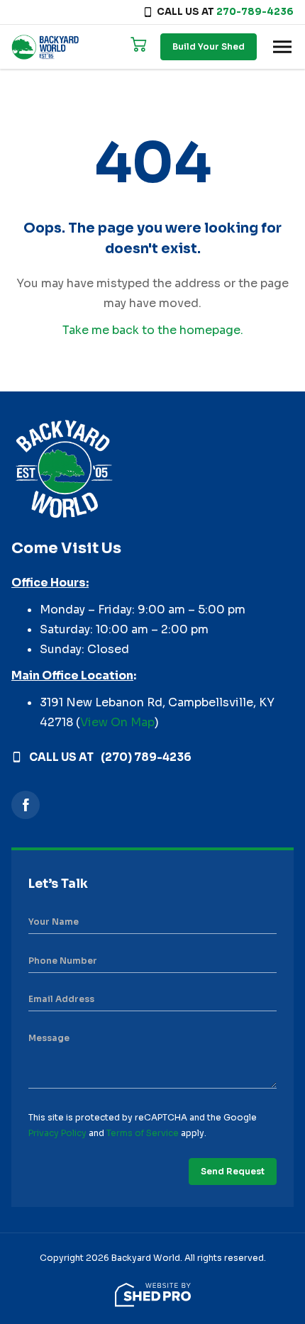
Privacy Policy (57, 1133)
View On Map (117, 722)
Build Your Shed (208, 46)
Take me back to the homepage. (152, 330)
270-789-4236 (255, 12)
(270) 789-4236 (146, 757)
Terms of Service (142, 1133)
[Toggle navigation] (282, 46)
